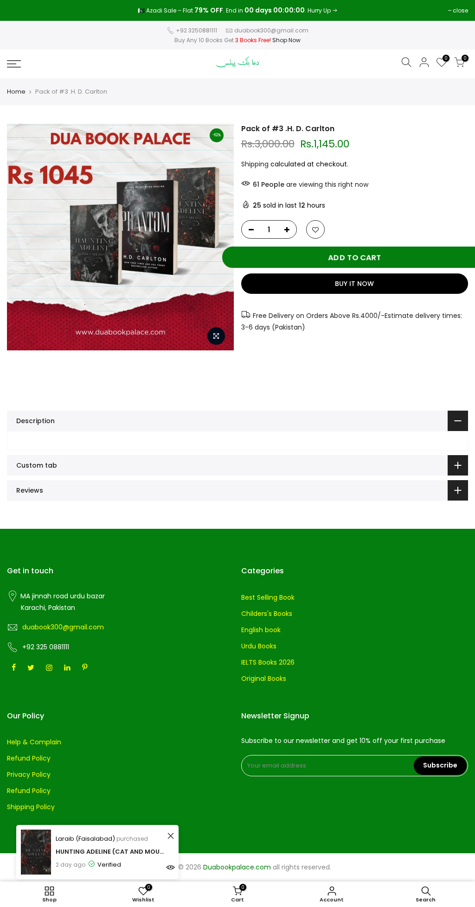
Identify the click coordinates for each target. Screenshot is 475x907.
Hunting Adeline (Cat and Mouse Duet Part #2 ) (110, 851)
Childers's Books (266, 613)
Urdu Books (258, 646)
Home (16, 92)
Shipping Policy (31, 807)
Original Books (263, 678)
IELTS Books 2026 (268, 662)
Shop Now (286, 40)
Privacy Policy (29, 774)
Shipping (255, 164)
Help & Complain (34, 742)
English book (261, 629)
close (19, 10)
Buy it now (354, 283)
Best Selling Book (268, 597)
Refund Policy (29, 758)
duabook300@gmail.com (271, 30)
